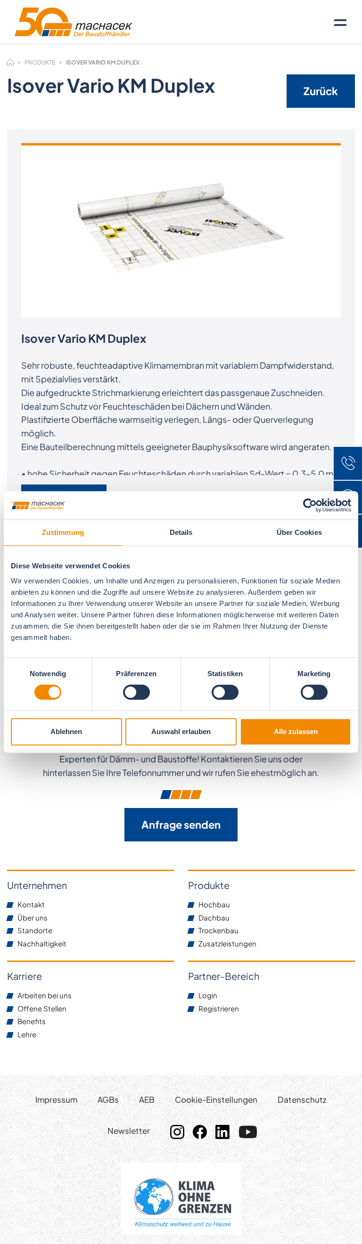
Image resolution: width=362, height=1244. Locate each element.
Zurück (321, 90)
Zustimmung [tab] (63, 532)
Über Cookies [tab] (299, 532)
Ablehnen (66, 731)
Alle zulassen (296, 731)
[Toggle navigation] (340, 22)
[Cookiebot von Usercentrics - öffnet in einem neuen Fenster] (310, 505)
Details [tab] (181, 532)
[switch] (136, 692)
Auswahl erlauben (181, 731)
